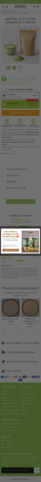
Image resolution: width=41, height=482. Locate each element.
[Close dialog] (39, 230)
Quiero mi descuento (11, 250)
